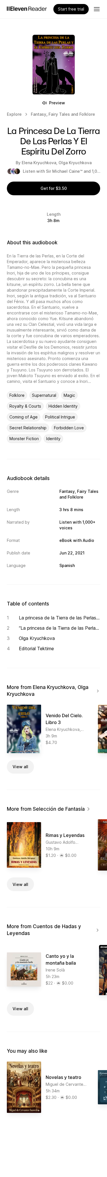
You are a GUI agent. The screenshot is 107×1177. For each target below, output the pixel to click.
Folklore (17, 395)
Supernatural (44, 395)
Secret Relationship (28, 427)
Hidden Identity (63, 406)
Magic (69, 395)
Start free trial (71, 9)
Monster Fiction (24, 438)
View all (20, 766)
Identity (53, 438)
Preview (57, 102)
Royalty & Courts (25, 406)
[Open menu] (96, 9)
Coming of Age (23, 416)
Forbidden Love (69, 427)
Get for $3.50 (54, 188)
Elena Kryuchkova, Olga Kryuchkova (57, 162)
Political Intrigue (60, 416)
